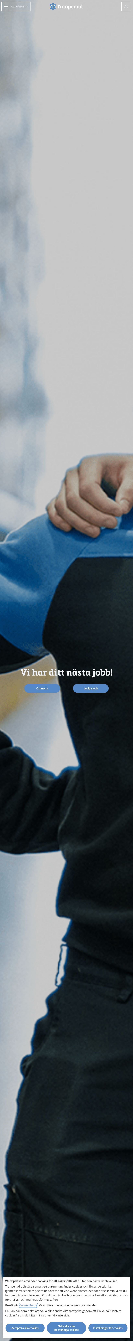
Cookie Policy (28, 1305)
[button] (126, 6)
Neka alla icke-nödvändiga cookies (66, 1328)
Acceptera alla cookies (25, 1328)
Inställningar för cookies (108, 1328)
